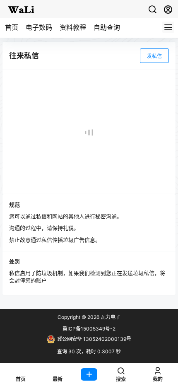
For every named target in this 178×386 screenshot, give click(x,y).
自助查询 (107, 27)
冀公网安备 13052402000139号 (94, 339)
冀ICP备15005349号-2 (89, 329)
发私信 (154, 56)
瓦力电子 (109, 317)
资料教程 (73, 27)
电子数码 (39, 27)
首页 (11, 27)
